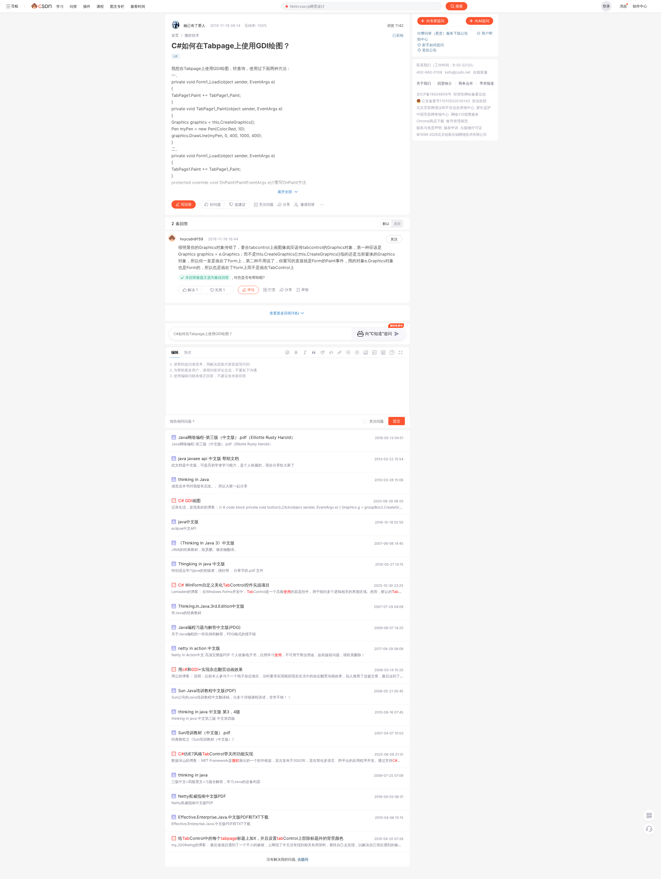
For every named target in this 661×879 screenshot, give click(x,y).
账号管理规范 (457, 121)
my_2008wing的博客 (188, 845)
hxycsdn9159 (191, 239)
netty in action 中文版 (199, 648)
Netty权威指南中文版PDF (202, 796)
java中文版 (188, 521)
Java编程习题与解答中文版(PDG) (209, 627)
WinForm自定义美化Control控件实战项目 (224, 585)
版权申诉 (451, 128)
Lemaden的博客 (184, 591)
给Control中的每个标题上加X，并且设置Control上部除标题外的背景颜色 (260, 838)
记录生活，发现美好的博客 (193, 507)
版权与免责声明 (429, 128)
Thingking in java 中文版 (201, 563)
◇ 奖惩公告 (427, 50)
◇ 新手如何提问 (430, 45)
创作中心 (640, 6)
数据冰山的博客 (184, 760)
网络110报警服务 (465, 114)
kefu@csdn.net (457, 72)
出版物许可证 (471, 128)
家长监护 (483, 108)
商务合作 (466, 83)
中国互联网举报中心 (432, 114)
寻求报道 (486, 83)
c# (175, 56)
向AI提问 (482, 21)
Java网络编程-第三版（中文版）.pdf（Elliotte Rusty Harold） (236, 437)
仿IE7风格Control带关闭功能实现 (215, 753)
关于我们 (423, 83)
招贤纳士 (444, 83)
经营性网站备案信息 (469, 94)
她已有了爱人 (194, 25)
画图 (189, 500)
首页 (175, 35)
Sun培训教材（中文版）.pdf (204, 732)
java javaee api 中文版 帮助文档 (208, 458)
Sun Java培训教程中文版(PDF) (207, 690)
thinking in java (193, 775)
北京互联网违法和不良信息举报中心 (445, 108)
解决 (192, 290)
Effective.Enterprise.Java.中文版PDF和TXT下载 (223, 817)
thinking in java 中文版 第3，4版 (209, 711)
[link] (175, 35)
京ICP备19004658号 (433, 94)
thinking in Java (193, 479)
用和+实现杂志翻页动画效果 (210, 669)
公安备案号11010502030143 (446, 101)
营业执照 (479, 101)
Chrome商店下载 (430, 121)
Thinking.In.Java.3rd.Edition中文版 (211, 606)
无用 (220, 290)
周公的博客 (180, 676)
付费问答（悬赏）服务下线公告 (443, 33)
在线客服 (480, 72)
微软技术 (192, 35)
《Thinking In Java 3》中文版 (206, 542)
